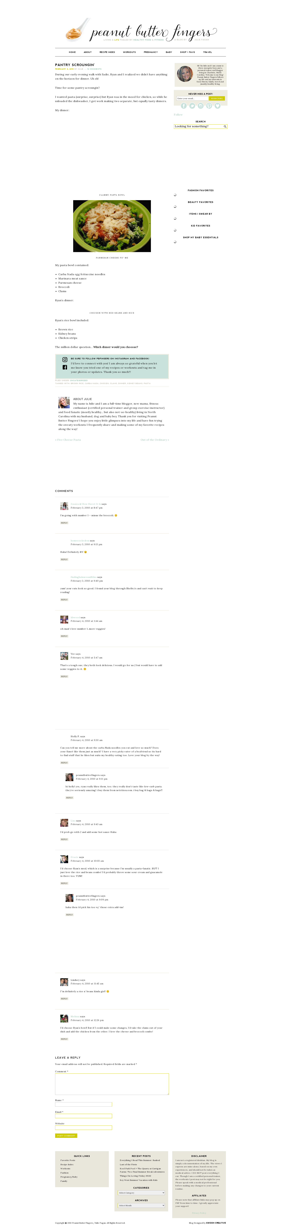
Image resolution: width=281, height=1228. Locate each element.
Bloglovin (217, 106)
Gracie (74, 857)
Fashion (64, 1173)
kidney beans (134, 383)
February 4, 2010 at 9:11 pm (91, 778)
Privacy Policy (199, 1213)
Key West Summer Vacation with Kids (138, 1180)
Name (59, 1100)
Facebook (185, 106)
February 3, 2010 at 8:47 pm (87, 507)
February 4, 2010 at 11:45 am (87, 983)
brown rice (77, 383)
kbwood (75, 617)
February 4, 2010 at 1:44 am (86, 621)
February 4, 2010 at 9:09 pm (92, 899)
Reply (64, 523)
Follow (178, 114)
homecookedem (80, 540)
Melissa (75, 1016)
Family (63, 1181)
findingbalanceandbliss (84, 577)
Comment (61, 1071)
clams (113, 383)
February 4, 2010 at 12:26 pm (87, 1020)
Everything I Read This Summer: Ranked (140, 1160)
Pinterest (210, 106)
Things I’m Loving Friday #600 (135, 1176)
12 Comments (94, 69)
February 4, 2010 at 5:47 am (86, 657)
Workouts (65, 1168)
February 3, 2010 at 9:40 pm (87, 580)
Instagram (201, 106)
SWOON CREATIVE (216, 1223)
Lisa (73, 820)
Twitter (193, 106)
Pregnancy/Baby (68, 1177)
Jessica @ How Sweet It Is (86, 504)
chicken (104, 383)
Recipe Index (66, 1164)
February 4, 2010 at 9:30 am (87, 740)
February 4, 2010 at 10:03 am (87, 860)
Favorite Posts (67, 1160)
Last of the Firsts (128, 1164)
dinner (122, 383)
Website (60, 1123)
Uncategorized (79, 380)
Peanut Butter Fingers (140, 30)
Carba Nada (92, 383)
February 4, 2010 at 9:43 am (86, 824)
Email (59, 1112)
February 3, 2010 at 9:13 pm (86, 544)
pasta (147, 383)
